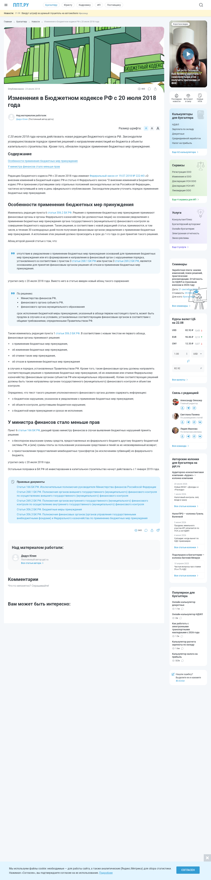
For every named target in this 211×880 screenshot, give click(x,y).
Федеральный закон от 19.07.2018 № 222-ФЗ (117, 175)
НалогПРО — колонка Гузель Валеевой (187, 515)
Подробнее (106, 872)
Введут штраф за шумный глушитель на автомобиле (50, 13)
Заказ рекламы (180, 238)
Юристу (68, 5)
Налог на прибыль (182, 143)
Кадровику (85, 5)
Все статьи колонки (185, 506)
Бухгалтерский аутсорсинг (186, 224)
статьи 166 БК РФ (29, 430)
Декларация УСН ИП (183, 185)
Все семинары (180, 306)
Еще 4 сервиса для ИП (184, 199)
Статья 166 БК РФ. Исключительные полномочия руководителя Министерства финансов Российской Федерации (86, 487)
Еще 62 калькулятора (184, 152)
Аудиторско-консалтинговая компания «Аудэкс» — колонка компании (188, 475)
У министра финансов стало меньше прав (34, 166)
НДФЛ (175, 124)
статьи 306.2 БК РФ (60, 212)
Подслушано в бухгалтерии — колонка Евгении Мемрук (188, 556)
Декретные (178, 133)
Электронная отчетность (185, 233)
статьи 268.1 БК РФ (84, 261)
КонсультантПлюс (182, 219)
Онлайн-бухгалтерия (183, 228)
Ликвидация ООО (181, 190)
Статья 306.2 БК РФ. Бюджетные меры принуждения (49, 509)
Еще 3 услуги (179, 247)
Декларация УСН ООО (184, 181)
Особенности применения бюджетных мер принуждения (43, 161)
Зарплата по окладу (183, 129)
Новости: (9, 13)
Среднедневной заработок (186, 138)
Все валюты (178, 379)
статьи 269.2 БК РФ (127, 261)
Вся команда (179, 446)
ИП (99, 5)
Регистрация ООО (181, 172)
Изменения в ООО (181, 176)
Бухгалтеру (51, 5)
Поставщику (114, 5)
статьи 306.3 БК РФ (68, 333)
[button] (188, 53)
